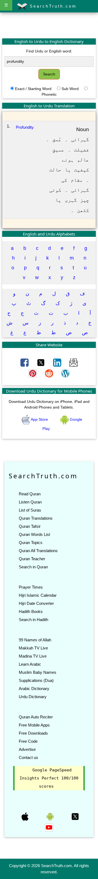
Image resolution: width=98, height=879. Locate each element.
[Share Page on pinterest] (33, 373)
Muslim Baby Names (37, 672)
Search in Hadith (33, 619)
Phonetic (49, 94)
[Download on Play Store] (50, 816)
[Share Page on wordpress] (65, 373)
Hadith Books (31, 611)
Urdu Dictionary (33, 696)
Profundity (25, 127)
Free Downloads (33, 733)
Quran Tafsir (30, 526)
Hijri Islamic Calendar (38, 595)
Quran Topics (30, 542)
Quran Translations (36, 518)
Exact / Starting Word (33, 89)
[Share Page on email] (73, 362)
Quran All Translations (38, 550)
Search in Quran (33, 567)
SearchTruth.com (52, 6)
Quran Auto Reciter (36, 717)
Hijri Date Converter (36, 603)
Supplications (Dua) (36, 680)
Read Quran (30, 494)
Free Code (28, 741)
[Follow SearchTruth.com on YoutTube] (49, 827)
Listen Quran (30, 502)
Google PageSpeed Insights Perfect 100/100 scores (49, 778)
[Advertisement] (49, 25)
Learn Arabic (30, 664)
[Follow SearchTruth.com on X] (75, 816)
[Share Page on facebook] (25, 362)
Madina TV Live (33, 656)
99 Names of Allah (35, 640)
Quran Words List (34, 534)
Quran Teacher (32, 558)
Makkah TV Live (33, 648)
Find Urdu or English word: (49, 51)
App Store (39, 419)
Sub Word (70, 89)
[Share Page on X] (41, 362)
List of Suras (30, 510)
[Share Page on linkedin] (57, 362)
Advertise (27, 749)
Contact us (28, 757)
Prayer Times (31, 587)
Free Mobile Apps (34, 725)
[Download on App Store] (25, 816)
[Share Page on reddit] (49, 373)
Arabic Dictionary (34, 688)
